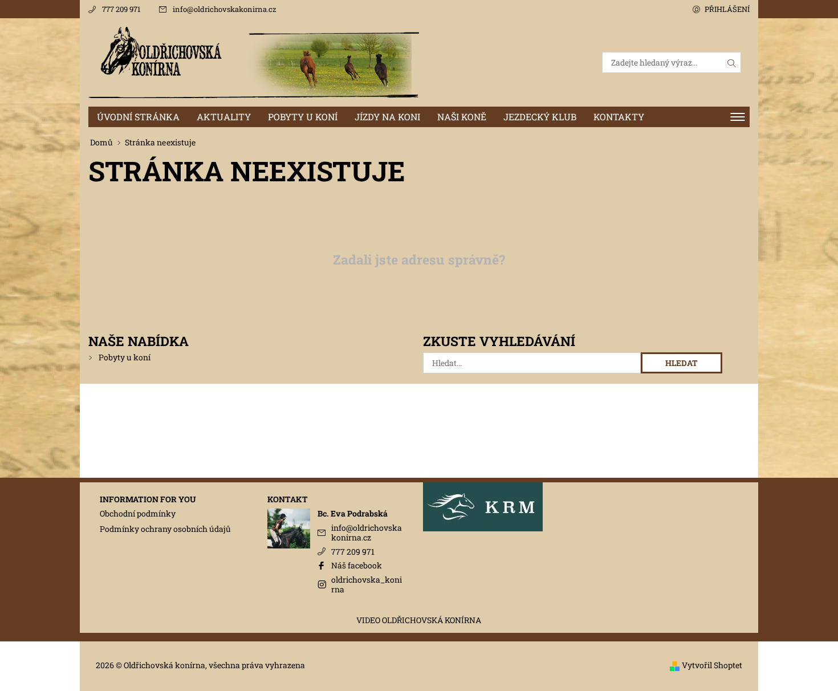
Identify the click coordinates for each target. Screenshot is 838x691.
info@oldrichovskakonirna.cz (224, 9)
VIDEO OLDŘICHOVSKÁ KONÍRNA (418, 620)
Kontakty (618, 117)
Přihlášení (727, 9)
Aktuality (224, 117)
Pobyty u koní (302, 117)
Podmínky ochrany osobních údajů (165, 528)
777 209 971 (121, 9)
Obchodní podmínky (138, 513)
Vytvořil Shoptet (712, 665)
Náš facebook (356, 565)
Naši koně (461, 117)
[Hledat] (732, 62)
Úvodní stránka (138, 117)
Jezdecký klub (539, 117)
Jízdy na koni (387, 117)
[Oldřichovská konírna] (253, 61)
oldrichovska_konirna (366, 584)
